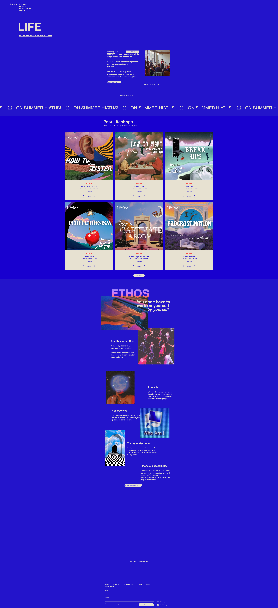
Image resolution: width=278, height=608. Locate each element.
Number (107, 597)
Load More (139, 275)
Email (106, 590)
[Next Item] (167, 70)
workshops (23, 4)
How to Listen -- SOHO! (89, 187)
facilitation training (23, 8)
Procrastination (189, 257)
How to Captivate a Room (139, 257)
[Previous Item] (147, 70)
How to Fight (139, 187)
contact (22, 11)
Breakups (189, 187)
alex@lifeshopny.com (165, 605)
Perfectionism (89, 257)
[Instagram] (157, 601)
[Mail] (157, 605)
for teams (22, 6)
